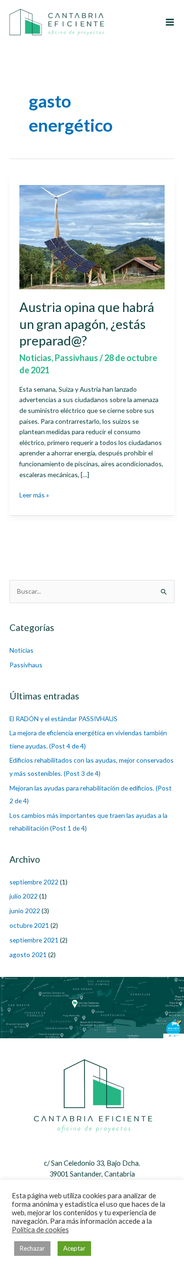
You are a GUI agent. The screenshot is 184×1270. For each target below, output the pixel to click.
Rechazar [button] (32, 1248)
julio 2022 (23, 896)
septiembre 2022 (34, 882)
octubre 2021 (29, 925)
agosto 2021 (28, 954)
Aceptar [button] (74, 1248)
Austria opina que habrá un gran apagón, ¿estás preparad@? (86, 323)
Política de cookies (40, 1230)
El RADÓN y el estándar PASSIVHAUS (63, 719)
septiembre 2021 (34, 940)
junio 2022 (24, 911)
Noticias (35, 358)
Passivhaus (76, 358)
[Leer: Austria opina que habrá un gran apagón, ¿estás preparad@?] (92, 236)
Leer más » (34, 495)
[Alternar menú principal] (170, 22)
